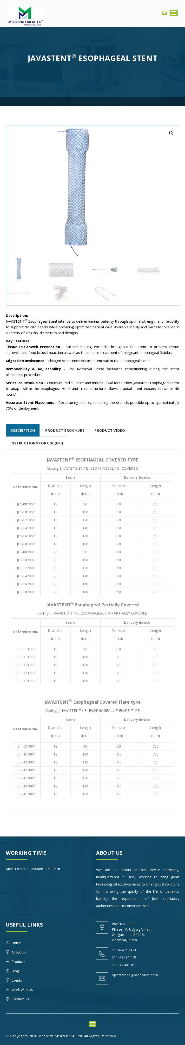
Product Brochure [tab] (64, 430)
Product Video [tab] (109, 430)
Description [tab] (22, 430)
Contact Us (20, 999)
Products (19, 961)
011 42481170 (124, 957)
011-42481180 (124, 965)
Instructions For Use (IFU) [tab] (36, 443)
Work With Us (22, 989)
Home (16, 942)
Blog (15, 971)
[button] (171, 133)
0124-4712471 (124, 950)
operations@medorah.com (135, 975)
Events (17, 980)
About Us (19, 952)
